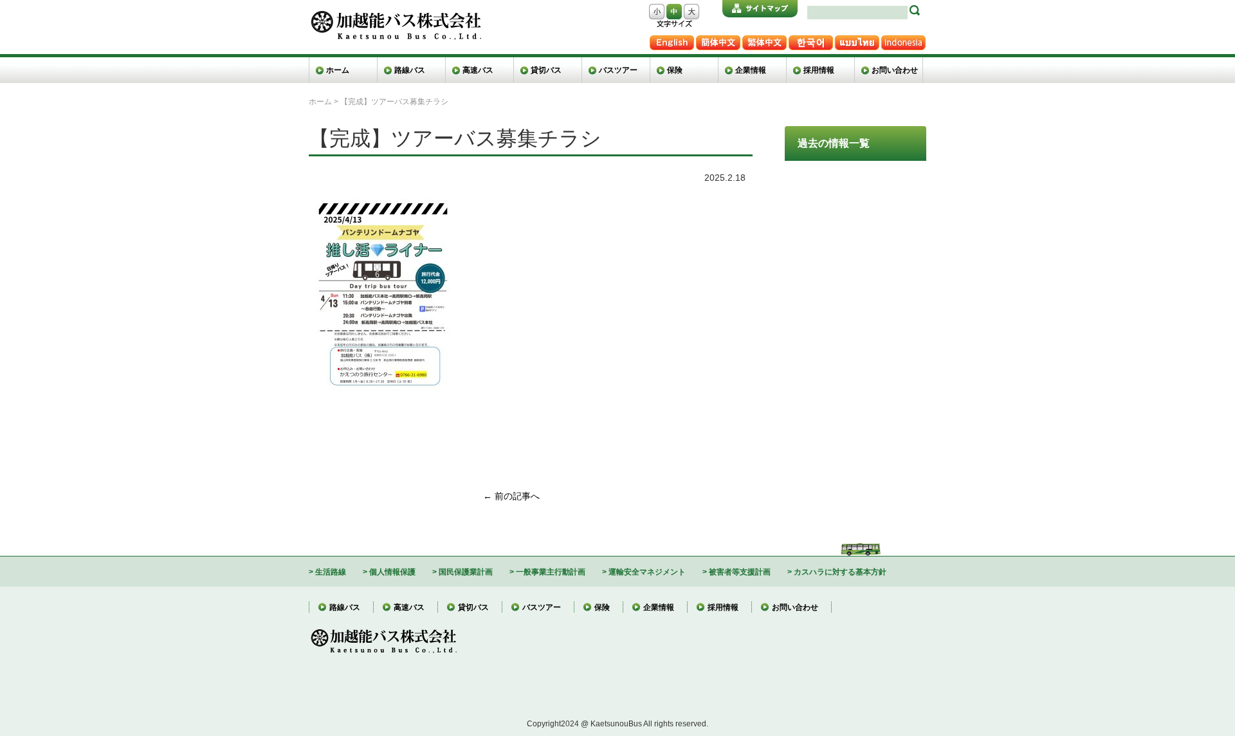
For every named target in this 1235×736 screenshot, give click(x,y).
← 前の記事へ (511, 496)
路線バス (409, 70)
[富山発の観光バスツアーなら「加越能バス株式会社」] (395, 15)
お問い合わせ (895, 70)
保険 (674, 70)
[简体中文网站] (718, 40)
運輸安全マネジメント (647, 571)
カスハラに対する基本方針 (840, 571)
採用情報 (818, 70)
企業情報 (750, 70)
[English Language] (671, 40)
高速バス (477, 70)
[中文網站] (764, 40)
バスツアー (618, 70)
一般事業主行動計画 (550, 571)
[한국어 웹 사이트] (810, 40)
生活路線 (330, 571)
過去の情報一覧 (834, 143)
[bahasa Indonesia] (903, 40)
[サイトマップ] (760, 9)
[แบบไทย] (857, 40)
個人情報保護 (392, 571)
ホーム (337, 70)
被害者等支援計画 (740, 571)
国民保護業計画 (466, 571)
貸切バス (546, 70)
